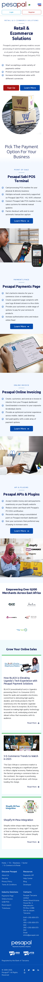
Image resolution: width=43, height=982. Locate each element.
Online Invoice (7, 899)
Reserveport (6, 905)
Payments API (28, 875)
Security (5, 878)
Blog (25, 881)
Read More (32, 723)
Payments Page (7, 896)
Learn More (30, 87)
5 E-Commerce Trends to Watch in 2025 (21, 757)
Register (32, 12)
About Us (5, 875)
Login (11, 12)
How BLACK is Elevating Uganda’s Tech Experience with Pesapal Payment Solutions (20, 680)
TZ (10, 863)
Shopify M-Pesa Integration (18, 819)
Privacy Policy (7, 881)
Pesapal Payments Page (21, 286)
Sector (24, 863)
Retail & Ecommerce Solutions (21, 33)
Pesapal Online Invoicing (21, 392)
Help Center (27, 878)
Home (4, 863)
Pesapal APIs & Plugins (21, 494)
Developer (27, 885)
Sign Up (11, 87)
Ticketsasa (6, 908)
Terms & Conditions (9, 885)
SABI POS (5, 902)
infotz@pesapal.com (31, 935)
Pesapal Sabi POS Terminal (21, 179)
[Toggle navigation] (39, 4)
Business (16, 863)
